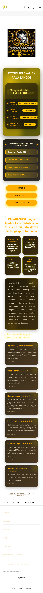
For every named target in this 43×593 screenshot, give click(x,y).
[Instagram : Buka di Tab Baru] (23, 583)
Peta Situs (28, 588)
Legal (20, 588)
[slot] (7, 7)
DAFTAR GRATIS (21, 195)
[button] (29, 7)
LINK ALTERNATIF (21, 203)
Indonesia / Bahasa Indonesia (12, 572)
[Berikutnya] (40, 43)
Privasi (14, 588)
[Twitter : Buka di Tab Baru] (19, 583)
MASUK (21, 188)
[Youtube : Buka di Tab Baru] (28, 583)
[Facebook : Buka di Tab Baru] (14, 583)
